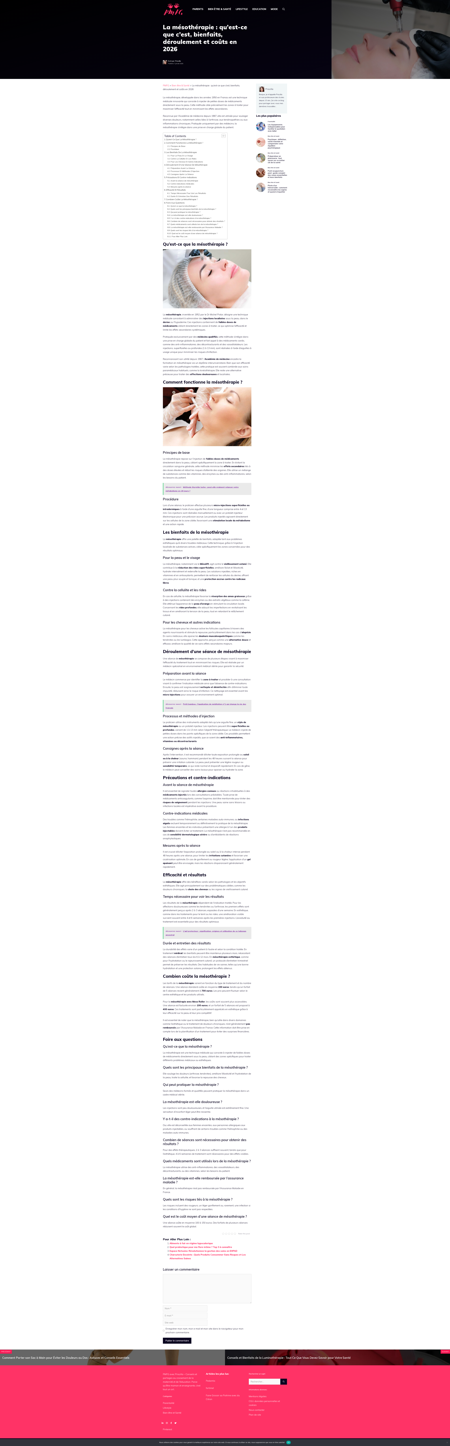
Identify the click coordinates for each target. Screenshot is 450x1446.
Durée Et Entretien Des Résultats (184, 196)
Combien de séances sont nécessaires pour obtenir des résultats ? (198, 221)
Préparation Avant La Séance (183, 168)
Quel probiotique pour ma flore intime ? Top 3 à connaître (201, 1247)
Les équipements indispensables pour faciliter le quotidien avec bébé (276, 128)
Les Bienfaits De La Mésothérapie (181, 152)
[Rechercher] (283, 1382)
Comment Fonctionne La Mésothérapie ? (184, 143)
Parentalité (168, 1403)
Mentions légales (257, 1396)
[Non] (447, 1442)
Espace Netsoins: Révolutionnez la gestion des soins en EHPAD (203, 1251)
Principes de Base (178, 146)
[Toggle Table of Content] (222, 136)
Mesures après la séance (181, 187)
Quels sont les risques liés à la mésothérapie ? (189, 230)
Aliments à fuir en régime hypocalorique (191, 1243)
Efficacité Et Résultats (176, 190)
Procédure (175, 149)
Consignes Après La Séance (182, 174)
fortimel (210, 1388)
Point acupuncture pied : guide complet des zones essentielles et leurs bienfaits (277, 174)
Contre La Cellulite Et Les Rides (183, 158)
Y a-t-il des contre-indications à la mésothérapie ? (191, 218)
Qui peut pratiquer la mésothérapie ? (185, 212)
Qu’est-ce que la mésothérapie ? (184, 206)
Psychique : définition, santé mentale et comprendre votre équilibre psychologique (277, 143)
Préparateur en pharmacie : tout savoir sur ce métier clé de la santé (276, 159)
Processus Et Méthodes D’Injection (185, 171)
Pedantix (210, 1380)
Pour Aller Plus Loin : (180, 236)
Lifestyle (242, 9)
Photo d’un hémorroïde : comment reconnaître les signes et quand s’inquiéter (277, 188)
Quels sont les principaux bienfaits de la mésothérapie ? (193, 209)
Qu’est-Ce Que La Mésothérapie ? (181, 139)
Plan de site (255, 1414)
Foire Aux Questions (175, 203)
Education (259, 9)
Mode (274, 9)
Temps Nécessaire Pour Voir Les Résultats (188, 193)
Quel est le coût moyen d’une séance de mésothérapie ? (195, 233)
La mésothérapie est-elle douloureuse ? (187, 215)
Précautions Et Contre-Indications (181, 177)
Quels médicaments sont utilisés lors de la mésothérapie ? (194, 224)
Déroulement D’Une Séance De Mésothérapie (186, 165)
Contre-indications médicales (182, 184)
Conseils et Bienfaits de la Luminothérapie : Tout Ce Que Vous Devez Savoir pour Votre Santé (289, 1357)
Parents (198, 9)
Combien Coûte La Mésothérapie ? (182, 199)
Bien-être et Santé (172, 1412)
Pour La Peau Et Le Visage (182, 155)
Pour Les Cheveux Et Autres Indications (187, 162)
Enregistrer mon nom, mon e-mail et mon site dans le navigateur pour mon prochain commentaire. (204, 1330)
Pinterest (167, 1429)
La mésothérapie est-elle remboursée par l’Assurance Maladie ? (197, 227)
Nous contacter (256, 1410)
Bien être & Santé (219, 9)
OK (288, 1442)
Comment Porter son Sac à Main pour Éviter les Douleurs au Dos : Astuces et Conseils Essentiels (65, 1357)
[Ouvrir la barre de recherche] (283, 9)
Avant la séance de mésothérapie (184, 181)
